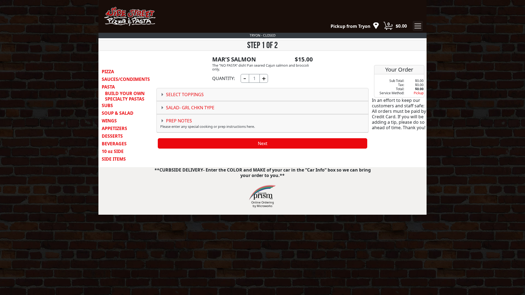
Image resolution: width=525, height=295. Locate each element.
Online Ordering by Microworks (262, 204)
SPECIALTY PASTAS (124, 99)
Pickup (419, 93)
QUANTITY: (223, 78)
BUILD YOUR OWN (125, 93)
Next (262, 143)
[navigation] (354, 26)
